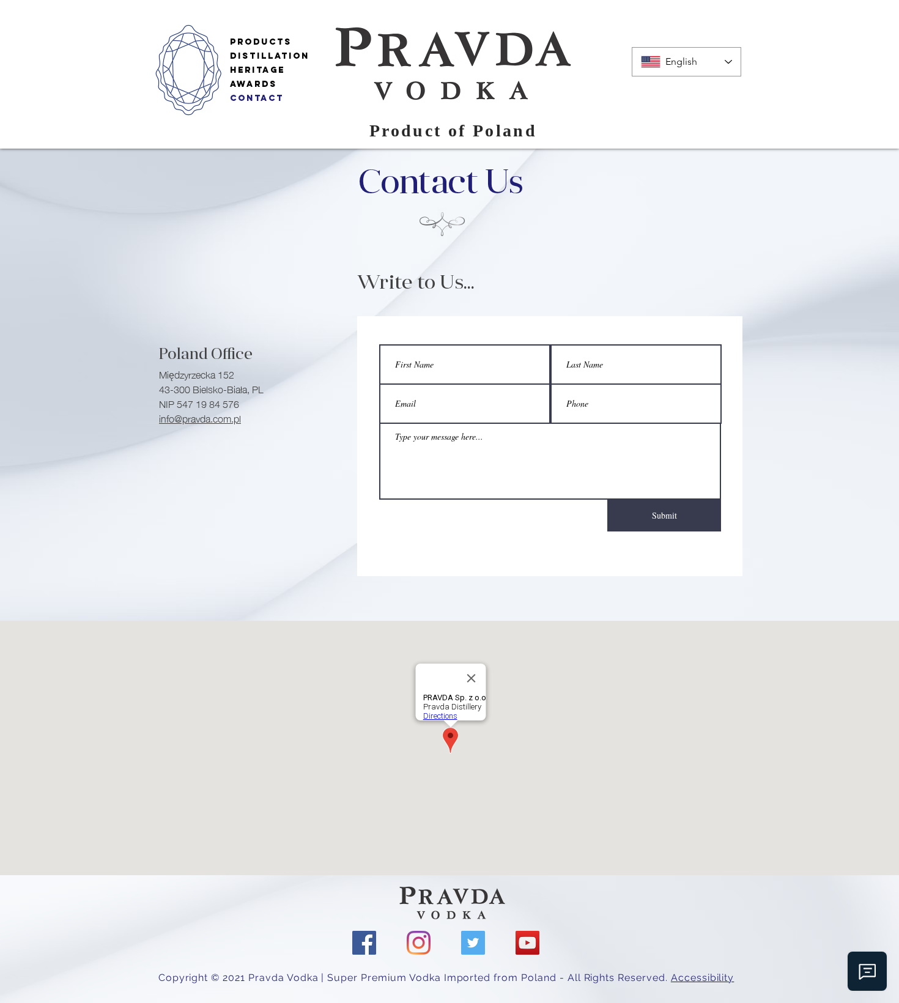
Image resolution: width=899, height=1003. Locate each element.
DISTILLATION (269, 56)
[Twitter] (473, 943)
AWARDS (253, 84)
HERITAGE (257, 70)
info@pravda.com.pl (200, 418)
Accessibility (702, 977)
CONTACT (257, 98)
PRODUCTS (261, 42)
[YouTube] (527, 943)
